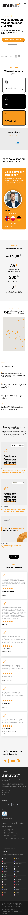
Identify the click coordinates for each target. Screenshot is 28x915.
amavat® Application (9, 832)
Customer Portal (8, 830)
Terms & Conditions (6, 904)
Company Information (7, 903)
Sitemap (13, 908)
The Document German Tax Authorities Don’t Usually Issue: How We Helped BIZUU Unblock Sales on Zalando (13, 472)
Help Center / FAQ (8, 829)
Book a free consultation (13, 40)
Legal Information (17, 903)
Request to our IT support (10, 835)
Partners (6, 837)
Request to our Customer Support (12, 833)
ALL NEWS (14, 556)
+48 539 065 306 (12, 44)
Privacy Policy (16, 904)
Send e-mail (9, 226)
